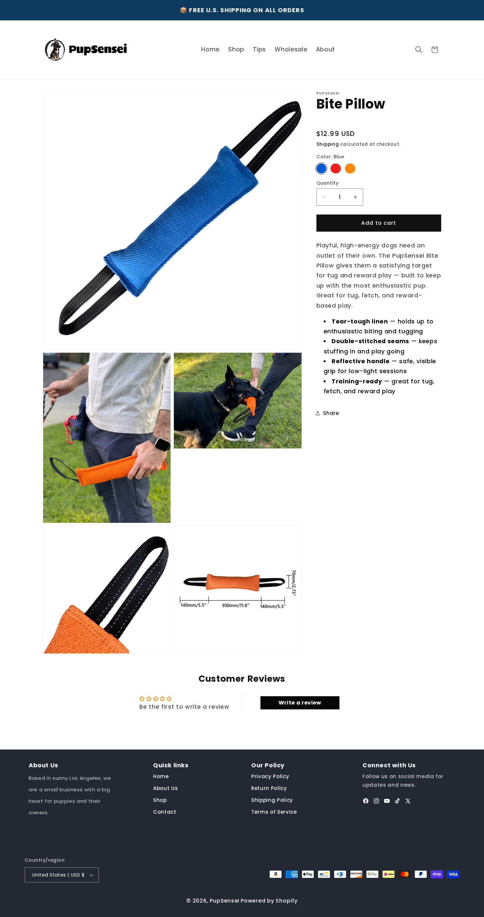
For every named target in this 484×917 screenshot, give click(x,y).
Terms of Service (274, 812)
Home (161, 776)
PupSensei (224, 900)
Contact (164, 812)
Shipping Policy (272, 800)
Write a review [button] (300, 702)
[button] (419, 50)
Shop (160, 800)
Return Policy (269, 788)
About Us (165, 788)
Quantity (327, 183)
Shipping (327, 144)
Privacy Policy (270, 776)
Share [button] (331, 413)
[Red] (336, 168)
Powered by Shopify (269, 900)
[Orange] (350, 168)
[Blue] (321, 168)
